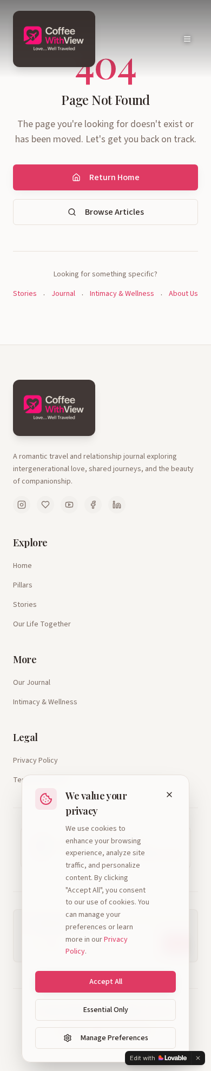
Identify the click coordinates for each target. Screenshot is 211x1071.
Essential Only (105, 1009)
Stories (25, 293)
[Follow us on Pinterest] (45, 504)
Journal (63, 293)
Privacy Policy (35, 760)
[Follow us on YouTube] (69, 504)
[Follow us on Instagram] (21, 504)
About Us (183, 293)
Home (22, 565)
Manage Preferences (114, 1038)
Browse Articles (114, 212)
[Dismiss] (198, 1058)
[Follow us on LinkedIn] (117, 504)
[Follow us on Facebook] (93, 504)
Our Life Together (42, 624)
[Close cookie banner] (169, 794)
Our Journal (31, 682)
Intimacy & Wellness (122, 293)
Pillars (22, 585)
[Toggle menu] (187, 39)
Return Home (114, 177)
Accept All (105, 981)
